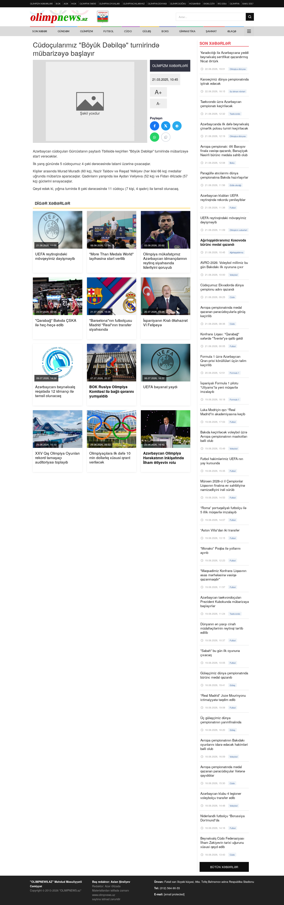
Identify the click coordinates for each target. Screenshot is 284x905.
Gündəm (63, 31)
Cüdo (128, 31)
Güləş (146, 31)
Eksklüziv (209, 3)
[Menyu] (249, 31)
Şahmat (211, 31)
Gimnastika (187, 31)
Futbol (108, 31)
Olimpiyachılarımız (134, 3)
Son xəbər (39, 31)
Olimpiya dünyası (157, 3)
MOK (73, 3)
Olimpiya (234, 3)
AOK (66, 3)
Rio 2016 (222, 3)
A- (158, 103)
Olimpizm (86, 31)
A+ (158, 92)
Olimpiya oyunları (109, 3)
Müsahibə (194, 3)
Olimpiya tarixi (88, 3)
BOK (58, 3)
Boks (165, 31)
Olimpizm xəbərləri (41, 3)
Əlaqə (231, 31)
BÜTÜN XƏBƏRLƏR (224, 867)
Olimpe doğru (178, 3)
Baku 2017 (247, 3)
